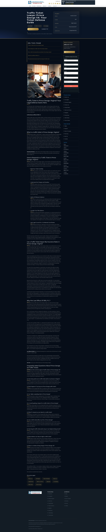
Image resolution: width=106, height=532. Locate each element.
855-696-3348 (69, 4)
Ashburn (65, 147)
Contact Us (55, 6)
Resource (44, 6)
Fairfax (65, 144)
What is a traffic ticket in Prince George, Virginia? (36, 45)
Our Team (33, 6)
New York (65, 165)
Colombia (65, 172)
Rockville (65, 158)
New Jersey (65, 161)
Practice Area (39, 6)
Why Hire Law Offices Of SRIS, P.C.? (34, 55)
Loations (49, 6)
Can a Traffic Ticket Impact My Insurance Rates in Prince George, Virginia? (40, 52)
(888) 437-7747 (68, 44)
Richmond (65, 154)
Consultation (70, 2)
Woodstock (65, 168)
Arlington (65, 151)
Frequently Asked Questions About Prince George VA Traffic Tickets (39, 58)
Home (30, 6)
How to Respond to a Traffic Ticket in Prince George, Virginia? (38, 48)
